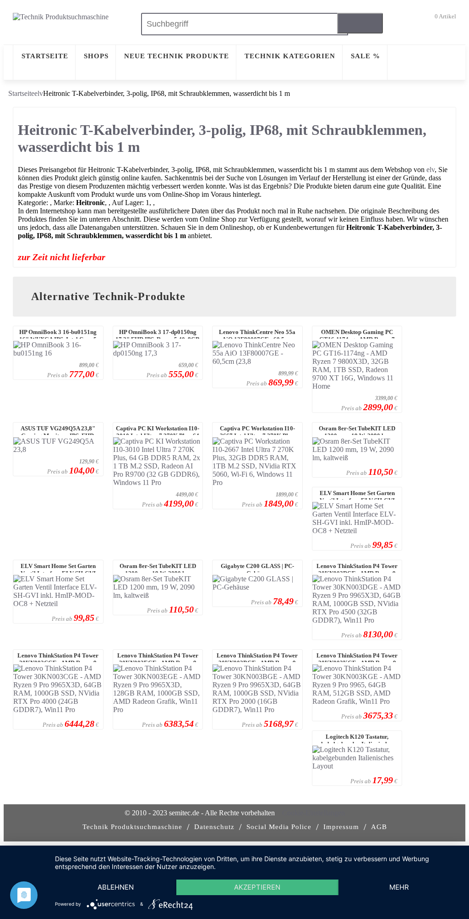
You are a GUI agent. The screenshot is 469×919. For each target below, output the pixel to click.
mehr (399, 887)
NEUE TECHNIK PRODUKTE (176, 56)
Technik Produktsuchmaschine (132, 826)
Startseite (21, 93)
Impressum (341, 826)
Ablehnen (116, 887)
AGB (379, 826)
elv (38, 93)
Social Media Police (278, 826)
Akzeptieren (257, 887)
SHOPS (96, 56)
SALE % (365, 56)
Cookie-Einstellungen (313, 813)
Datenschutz (214, 826)
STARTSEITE (45, 56)
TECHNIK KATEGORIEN (290, 56)
